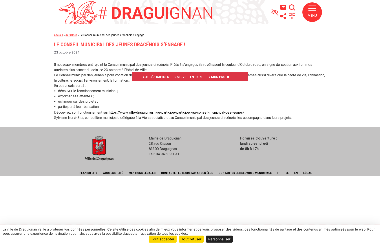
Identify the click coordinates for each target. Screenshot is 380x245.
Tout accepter (162, 239)
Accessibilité (113, 173)
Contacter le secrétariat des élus (187, 173)
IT (278, 173)
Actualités (71, 35)
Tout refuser (191, 239)
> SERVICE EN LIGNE (188, 77)
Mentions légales (142, 173)
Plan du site (88, 173)
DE (287, 173)
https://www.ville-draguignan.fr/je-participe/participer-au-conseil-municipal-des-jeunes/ (176, 112)
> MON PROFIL (219, 77)
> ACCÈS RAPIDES (156, 77)
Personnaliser (219, 239)
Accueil (58, 35)
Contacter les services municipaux (245, 173)
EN (296, 173)
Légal (307, 173)
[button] (312, 12)
